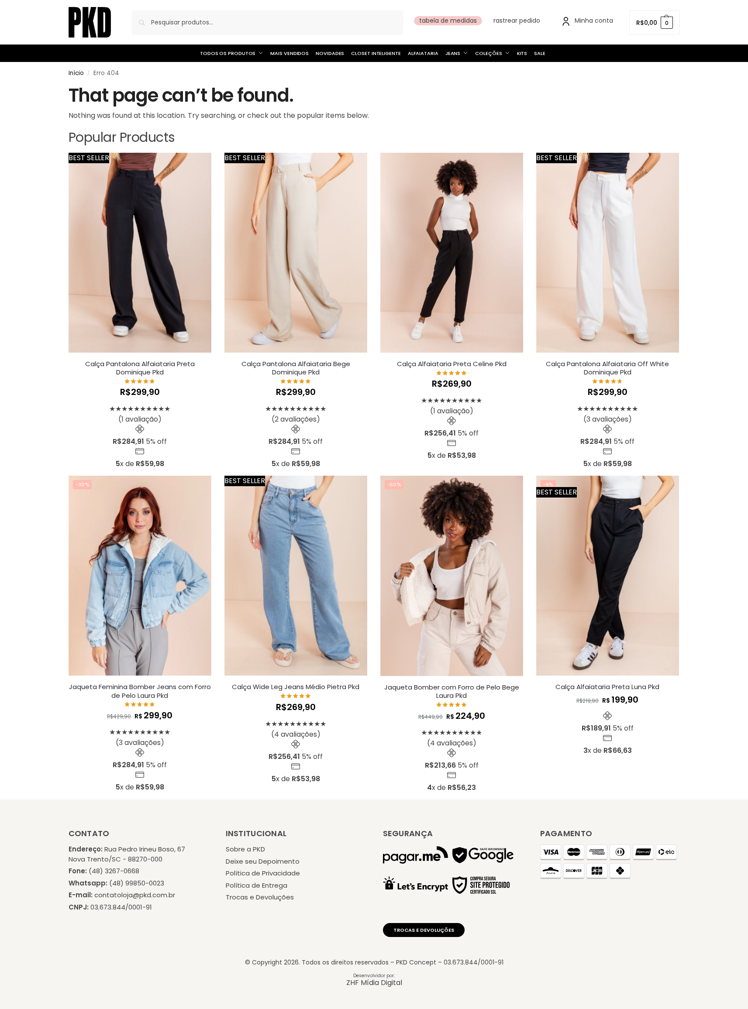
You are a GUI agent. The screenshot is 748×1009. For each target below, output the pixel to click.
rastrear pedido (516, 20)
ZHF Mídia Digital (374, 983)
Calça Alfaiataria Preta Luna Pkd (607, 687)
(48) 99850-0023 (136, 883)
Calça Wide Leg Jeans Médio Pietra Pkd (295, 687)
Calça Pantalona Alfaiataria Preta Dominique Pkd (140, 368)
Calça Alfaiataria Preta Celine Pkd (452, 364)
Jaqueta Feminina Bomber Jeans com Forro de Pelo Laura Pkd (140, 691)
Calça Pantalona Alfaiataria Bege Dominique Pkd (295, 368)
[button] (654, 22)
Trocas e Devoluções (260, 897)
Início (76, 73)
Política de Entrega (256, 885)
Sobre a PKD (245, 849)
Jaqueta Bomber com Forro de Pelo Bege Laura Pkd (451, 691)
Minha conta (594, 20)
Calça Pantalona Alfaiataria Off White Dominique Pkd (607, 368)
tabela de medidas (448, 20)
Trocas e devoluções (423, 930)
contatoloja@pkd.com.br (134, 894)
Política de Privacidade (263, 873)
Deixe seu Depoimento (263, 861)
